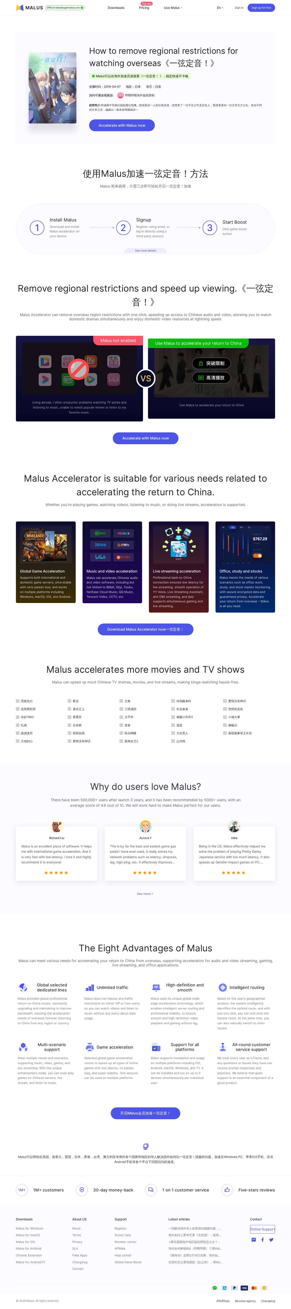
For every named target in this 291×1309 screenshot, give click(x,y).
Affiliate (120, 1248)
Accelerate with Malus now (122, 125)
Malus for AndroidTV (30, 1262)
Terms (76, 1235)
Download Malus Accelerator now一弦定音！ (145, 629)
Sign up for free (261, 7)
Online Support (262, 1229)
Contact (77, 1268)
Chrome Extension (29, 1255)
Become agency (245, 1301)
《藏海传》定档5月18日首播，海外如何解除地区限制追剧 (195, 1255)
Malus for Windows (29, 1228)
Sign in (239, 7)
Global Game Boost (128, 1262)
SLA (75, 1248)
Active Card (123, 1235)
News (76, 1228)
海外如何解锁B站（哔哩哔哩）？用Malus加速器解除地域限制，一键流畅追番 (195, 1248)
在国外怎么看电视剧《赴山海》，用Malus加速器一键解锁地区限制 (195, 1262)
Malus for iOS (25, 1242)
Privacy (77, 1242)
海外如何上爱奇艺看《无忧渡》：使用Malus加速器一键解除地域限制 (195, 1235)
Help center (123, 1255)
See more (144, 894)
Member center (126, 1242)
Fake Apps (79, 1255)
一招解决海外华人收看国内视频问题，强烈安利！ (195, 1228)
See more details (145, 250)
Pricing (145, 8)
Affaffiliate (223, 1301)
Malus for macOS (28, 1235)
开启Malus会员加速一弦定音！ (145, 1113)
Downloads (116, 8)
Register (120, 1228)
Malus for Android (28, 1248)
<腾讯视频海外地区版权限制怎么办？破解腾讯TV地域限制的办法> (195, 1242)
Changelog (80, 1262)
